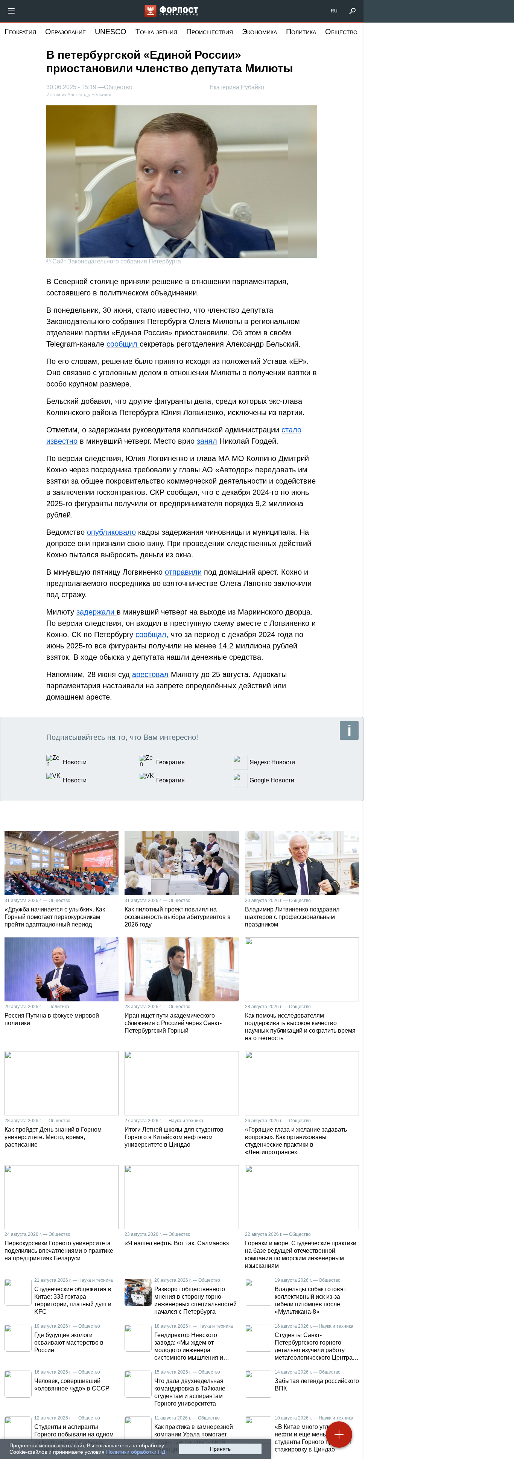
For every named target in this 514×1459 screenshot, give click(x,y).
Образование (65, 31)
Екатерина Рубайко (237, 87)
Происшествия (209, 31)
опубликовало (111, 532)
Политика (301, 31)
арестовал (150, 674)
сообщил (123, 344)
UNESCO (110, 31)
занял (207, 441)
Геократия (20, 31)
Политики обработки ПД (135, 1452)
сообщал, (152, 634)
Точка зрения (156, 31)
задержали (96, 612)
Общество (341, 31)
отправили (183, 572)
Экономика (259, 31)
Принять (220, 1449)
